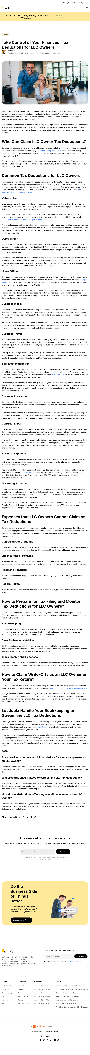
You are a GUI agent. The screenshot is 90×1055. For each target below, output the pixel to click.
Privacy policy (45, 1036)
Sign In (83, 3)
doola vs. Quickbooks (42, 996)
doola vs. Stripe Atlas (41, 1000)
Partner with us (23, 996)
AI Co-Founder (7, 986)
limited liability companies (50, 151)
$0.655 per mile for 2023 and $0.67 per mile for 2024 (24, 220)
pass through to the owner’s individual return (68, 688)
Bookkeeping (7, 993)
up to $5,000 (26, 472)
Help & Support (23, 1003)
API (3, 1003)
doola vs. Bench (40, 993)
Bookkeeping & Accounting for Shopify (70, 986)
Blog (19, 993)
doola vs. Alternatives (42, 1003)
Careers (21, 989)
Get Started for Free (61, 16)
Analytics (5, 1000)
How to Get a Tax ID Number (66, 1003)
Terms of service (51, 1032)
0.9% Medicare (58, 375)
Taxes (4, 996)
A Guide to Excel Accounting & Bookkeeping (72, 1007)
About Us (21, 986)
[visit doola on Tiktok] (58, 1040)
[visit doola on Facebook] (41, 1040)
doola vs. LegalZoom (41, 986)
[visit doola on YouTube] (55, 1040)
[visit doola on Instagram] (44, 1040)
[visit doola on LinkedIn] (51, 1040)
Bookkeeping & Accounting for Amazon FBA (72, 989)
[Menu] (87, 8)
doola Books (42, 727)
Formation (5, 989)
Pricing (20, 1000)
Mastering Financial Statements (67, 1000)
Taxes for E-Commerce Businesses (68, 993)
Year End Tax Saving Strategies (67, 996)
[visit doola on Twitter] (48, 1040)
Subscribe (62, 852)
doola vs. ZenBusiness (42, 989)
